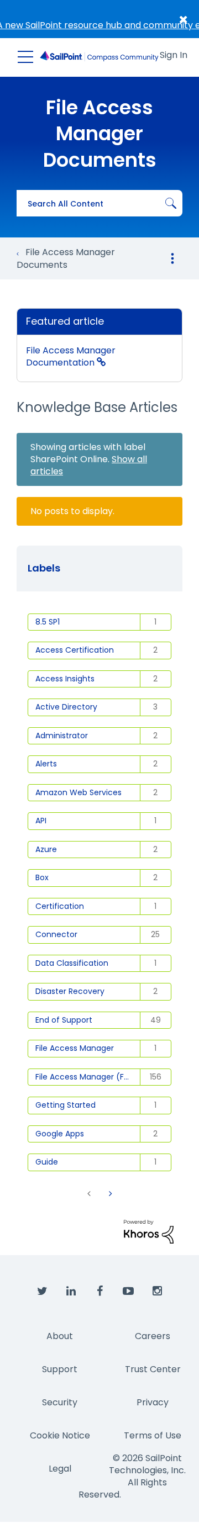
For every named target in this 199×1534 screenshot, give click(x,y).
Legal (60, 1468)
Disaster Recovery (69, 991)
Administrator (61, 735)
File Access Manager (74, 1048)
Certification (59, 906)
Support (59, 1369)
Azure (46, 849)
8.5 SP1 (47, 621)
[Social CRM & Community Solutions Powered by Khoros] (149, 1231)
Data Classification (71, 963)
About (59, 1336)
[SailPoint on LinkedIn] (71, 1292)
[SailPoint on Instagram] (157, 1292)
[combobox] (99, 203)
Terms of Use (152, 1435)
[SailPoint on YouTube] (128, 1292)
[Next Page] (109, 1193)
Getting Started (65, 1104)
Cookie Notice (60, 1435)
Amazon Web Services (78, 792)
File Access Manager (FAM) (87, 1076)
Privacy (153, 1402)
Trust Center (153, 1369)
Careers (152, 1336)
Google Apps (59, 1133)
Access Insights (65, 678)
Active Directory (66, 706)
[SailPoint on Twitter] (42, 1292)
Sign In (173, 55)
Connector (56, 934)
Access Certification (74, 649)
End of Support (63, 1019)
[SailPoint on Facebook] (99, 1292)
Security (59, 1402)
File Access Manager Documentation (71, 356)
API (40, 820)
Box (42, 877)
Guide (46, 1161)
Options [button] (172, 258)
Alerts (46, 763)
